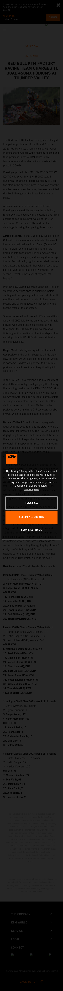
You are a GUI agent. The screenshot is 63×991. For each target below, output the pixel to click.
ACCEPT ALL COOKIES (31, 517)
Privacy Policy (28, 490)
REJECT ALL (31, 503)
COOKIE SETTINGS (31, 530)
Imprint (36, 490)
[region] (32, 495)
